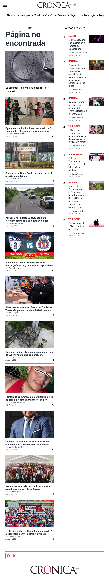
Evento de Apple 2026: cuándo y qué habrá (76, 226)
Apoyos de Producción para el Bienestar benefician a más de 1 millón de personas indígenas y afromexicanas (77, 196)
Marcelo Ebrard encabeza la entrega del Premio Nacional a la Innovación (77, 107)
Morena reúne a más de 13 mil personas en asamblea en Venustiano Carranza (28, 487)
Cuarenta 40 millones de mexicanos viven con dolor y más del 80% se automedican (27, 443)
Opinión (49, 15)
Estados (61, 15)
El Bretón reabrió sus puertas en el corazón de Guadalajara (77, 44)
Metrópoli (25, 15)
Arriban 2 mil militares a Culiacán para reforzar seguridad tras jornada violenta (26, 219)
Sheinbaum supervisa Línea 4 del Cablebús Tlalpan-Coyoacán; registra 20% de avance (28, 309)
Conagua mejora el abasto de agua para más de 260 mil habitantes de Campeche (29, 353)
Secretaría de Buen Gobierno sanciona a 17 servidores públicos (28, 174)
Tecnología (89, 15)
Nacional (11, 15)
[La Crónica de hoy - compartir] (53, 136)
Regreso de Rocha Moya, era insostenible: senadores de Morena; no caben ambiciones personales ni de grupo (77, 75)
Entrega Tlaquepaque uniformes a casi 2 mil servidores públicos (77, 164)
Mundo (37, 15)
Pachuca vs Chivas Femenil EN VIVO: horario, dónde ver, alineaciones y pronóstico (29, 264)
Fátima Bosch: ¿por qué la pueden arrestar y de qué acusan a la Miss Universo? (77, 135)
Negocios (75, 15)
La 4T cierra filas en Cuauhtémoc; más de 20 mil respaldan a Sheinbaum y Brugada (29, 532)
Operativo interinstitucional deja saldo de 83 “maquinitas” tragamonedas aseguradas (29, 130)
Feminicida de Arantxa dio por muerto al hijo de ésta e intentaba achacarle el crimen (29, 398)
